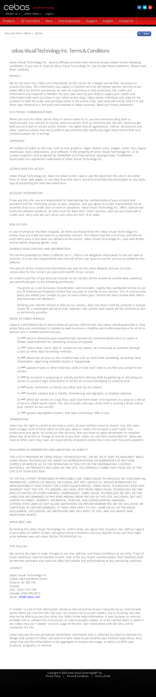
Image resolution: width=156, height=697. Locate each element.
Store (49, 21)
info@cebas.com (29, 597)
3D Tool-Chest (30, 21)
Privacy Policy (53, 676)
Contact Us (126, 21)
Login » (50, 13)
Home (27, 33)
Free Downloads (69, 21)
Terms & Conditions (78, 676)
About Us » (13, 13)
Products (9, 21)
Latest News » (33, 13)
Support (91, 21)
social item (139, 7)
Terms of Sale (102, 676)
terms (39, 33)
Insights (108, 21)
